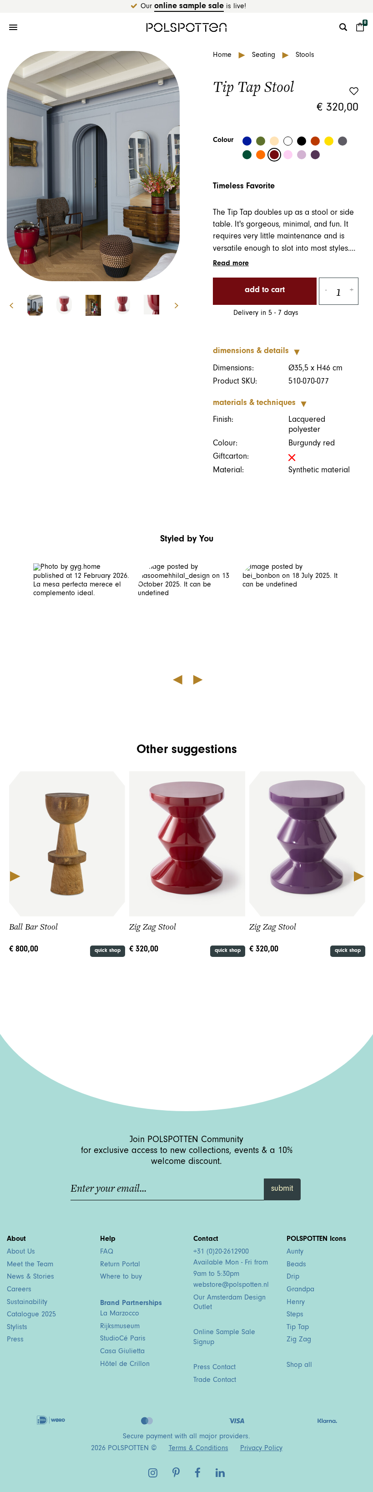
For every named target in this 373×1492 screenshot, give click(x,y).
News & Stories (30, 1277)
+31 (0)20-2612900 (221, 1252)
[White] (287, 141)
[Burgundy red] (274, 154)
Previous (14, 876)
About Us (21, 1252)
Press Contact (214, 1367)
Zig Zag (299, 1340)
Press (15, 1340)
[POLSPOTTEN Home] (186, 27)
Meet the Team (30, 1265)
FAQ (106, 1252)
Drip (293, 1277)
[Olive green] (260, 141)
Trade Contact (214, 1380)
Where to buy (121, 1277)
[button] (82, 612)
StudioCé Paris (123, 1339)
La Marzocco (119, 1314)
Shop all (299, 1365)
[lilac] (301, 154)
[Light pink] (287, 154)
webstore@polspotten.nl (231, 1285)
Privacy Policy (261, 1448)
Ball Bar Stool (33, 927)
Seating (264, 55)
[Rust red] (315, 141)
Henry (296, 1302)
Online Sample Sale (189, 7)
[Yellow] (328, 141)
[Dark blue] (247, 141)
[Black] (301, 141)
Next (181, 305)
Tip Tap (298, 1327)
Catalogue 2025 (31, 1315)
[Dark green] (247, 154)
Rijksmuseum (120, 1326)
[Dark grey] (342, 141)
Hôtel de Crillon (125, 1364)
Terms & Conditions (198, 1448)
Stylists (17, 1327)
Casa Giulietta (122, 1351)
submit (282, 1189)
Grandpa (300, 1290)
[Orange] (260, 154)
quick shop (108, 951)
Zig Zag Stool (152, 927)
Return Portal (120, 1265)
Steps (295, 1315)
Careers (19, 1290)
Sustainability (27, 1302)
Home (223, 55)
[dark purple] (315, 154)
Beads (296, 1265)
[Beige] (274, 141)
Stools (305, 55)
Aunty (295, 1252)
